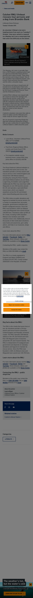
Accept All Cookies (16, 309)
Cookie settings (19, 301)
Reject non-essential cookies (16, 304)
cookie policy (20, 296)
